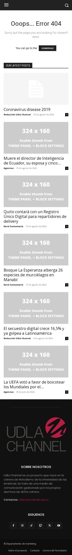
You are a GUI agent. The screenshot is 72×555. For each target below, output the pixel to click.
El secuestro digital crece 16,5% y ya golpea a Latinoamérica (34, 331)
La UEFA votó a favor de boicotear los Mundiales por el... (34, 384)
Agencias (9, 168)
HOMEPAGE (48, 48)
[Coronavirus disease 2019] (36, 89)
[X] (49, 525)
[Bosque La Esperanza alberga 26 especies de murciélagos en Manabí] (36, 249)
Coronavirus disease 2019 (27, 109)
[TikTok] (31, 525)
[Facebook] (13, 525)
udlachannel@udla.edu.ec (34, 499)
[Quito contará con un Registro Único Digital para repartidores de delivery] (36, 191)
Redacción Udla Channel (17, 114)
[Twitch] (40, 525)
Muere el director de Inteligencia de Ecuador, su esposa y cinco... (34, 161)
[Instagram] (22, 525)
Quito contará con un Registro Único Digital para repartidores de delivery (35, 216)
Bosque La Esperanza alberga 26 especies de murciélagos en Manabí (33, 274)
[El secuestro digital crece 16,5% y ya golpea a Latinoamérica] (36, 308)
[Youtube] (58, 525)
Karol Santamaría (13, 226)
